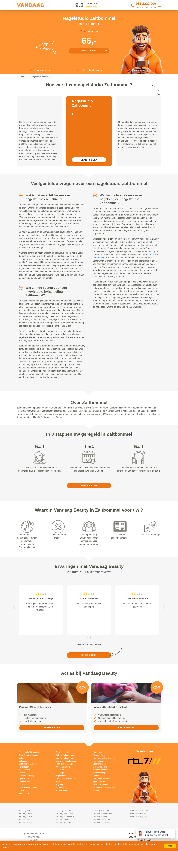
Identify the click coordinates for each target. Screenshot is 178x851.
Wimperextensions (101, 784)
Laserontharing (99, 764)
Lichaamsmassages (27, 775)
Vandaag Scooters (101, 816)
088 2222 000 (146, 3)
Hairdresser (24, 767)
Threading (60, 787)
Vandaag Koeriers (26, 816)
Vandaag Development (139, 810)
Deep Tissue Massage (28, 755)
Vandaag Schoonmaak (102, 813)
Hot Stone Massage (64, 764)
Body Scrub (98, 752)
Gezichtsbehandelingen (66, 761)
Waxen (21, 784)
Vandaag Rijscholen (64, 813)
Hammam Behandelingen (104, 758)
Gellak (21, 758)
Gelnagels (23, 761)
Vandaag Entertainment (66, 816)
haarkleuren (24, 793)
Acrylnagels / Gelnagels (29, 752)
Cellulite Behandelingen (65, 755)
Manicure (60, 770)
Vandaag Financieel (101, 822)
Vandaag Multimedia (101, 810)
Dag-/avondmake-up (64, 758)
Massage (60, 773)
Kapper (22, 773)
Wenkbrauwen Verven (28, 787)
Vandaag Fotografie (138, 816)
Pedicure (96, 775)
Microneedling (99, 773)
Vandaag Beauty (26, 819)
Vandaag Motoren (63, 810)
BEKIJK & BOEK (89, 160)
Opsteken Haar (25, 778)
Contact (33, 840)
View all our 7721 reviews (89, 644)
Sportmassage (99, 781)
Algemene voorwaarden (33, 834)
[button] (20, 195)
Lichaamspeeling (100, 767)
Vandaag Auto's (25, 810)
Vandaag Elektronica (101, 819)
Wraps (21, 790)
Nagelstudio (61, 775)
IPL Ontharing (24, 770)
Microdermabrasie (100, 770)
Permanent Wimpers (102, 778)
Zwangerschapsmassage (104, 787)
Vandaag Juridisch (63, 822)
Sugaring (59, 784)
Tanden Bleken (25, 781)
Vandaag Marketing (138, 813)
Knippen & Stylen (63, 767)
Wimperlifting (61, 790)
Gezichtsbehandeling (27, 764)
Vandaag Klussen (26, 813)
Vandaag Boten (25, 822)
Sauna (58, 781)
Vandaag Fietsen (63, 819)
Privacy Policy (33, 837)
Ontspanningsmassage (66, 778)
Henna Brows (99, 761)
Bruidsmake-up (99, 755)
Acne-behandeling (63, 752)
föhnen (96, 790)
